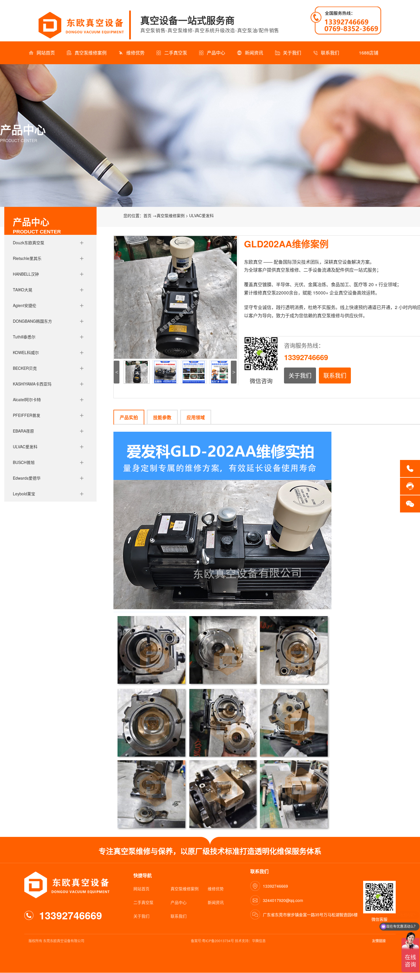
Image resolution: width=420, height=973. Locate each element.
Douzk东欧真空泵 (28, 242)
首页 (147, 215)
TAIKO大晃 (22, 289)
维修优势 (135, 52)
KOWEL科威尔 (26, 352)
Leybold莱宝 (24, 493)
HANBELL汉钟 (26, 274)
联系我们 (330, 52)
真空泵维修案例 (91, 52)
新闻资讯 (254, 52)
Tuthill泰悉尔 (24, 337)
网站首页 (46, 52)
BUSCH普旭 (24, 462)
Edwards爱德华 (27, 478)
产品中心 (216, 52)
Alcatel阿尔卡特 (27, 399)
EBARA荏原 (23, 431)
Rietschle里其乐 (27, 258)
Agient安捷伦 (24, 305)
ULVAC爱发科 (25, 446)
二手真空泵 (175, 52)
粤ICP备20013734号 (218, 940)
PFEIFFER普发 (26, 415)
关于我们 (292, 52)
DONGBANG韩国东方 (32, 321)
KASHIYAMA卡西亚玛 (32, 384)
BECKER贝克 (25, 368)
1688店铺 (368, 52)
